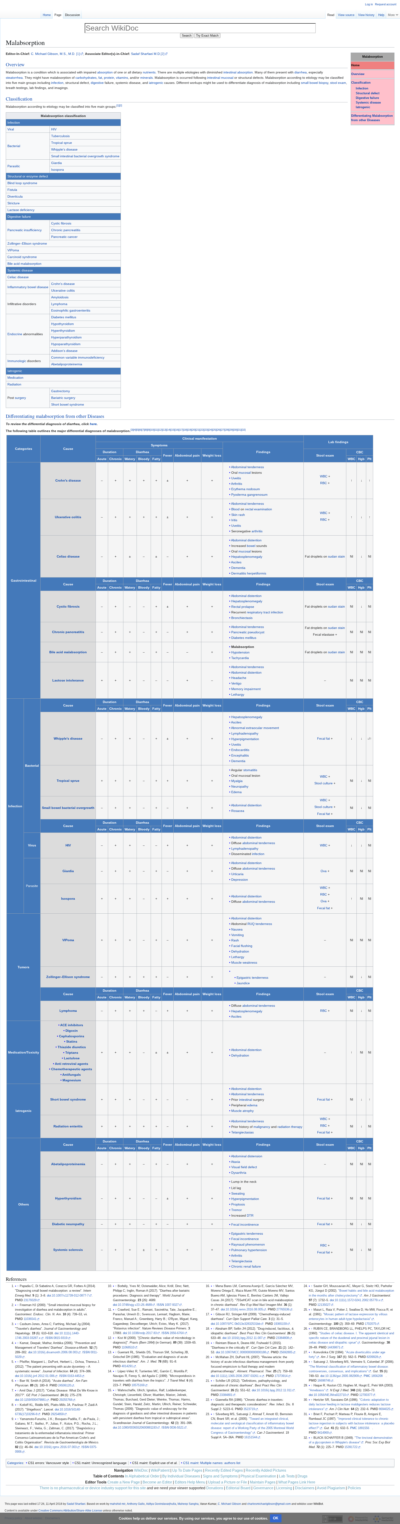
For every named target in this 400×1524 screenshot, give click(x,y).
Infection (362, 88)
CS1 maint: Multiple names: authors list (211, 1463)
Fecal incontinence (245, 1224)
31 (239, 429)
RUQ (251, 924)
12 (160, 429)
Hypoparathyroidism (66, 344)
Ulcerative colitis (63, 290)
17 (181, 429)
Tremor (236, 1210)
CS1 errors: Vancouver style (48, 1463)
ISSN (49, 1338)
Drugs (302, 1476)
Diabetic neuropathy (68, 1224)
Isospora (57, 169)
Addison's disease (64, 351)
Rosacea (237, 811)
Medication (15, 377)
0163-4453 (74, 1376)
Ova (324, 871)
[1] (78, 54)
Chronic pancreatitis (65, 230)
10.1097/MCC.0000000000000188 (243, 1352)
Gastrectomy (60, 391)
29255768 (65, 1399)
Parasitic (13, 166)
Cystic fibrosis (61, 223)
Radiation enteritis (68, 1126)
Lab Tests (287, 1476)
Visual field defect (244, 1167)
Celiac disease (18, 277)
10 (152, 429)
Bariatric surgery (63, 398)
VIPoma (13, 250)
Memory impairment (246, 689)
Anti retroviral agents (71, 1064)
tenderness (264, 924)
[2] (162, 54)
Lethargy (237, 694)
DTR (250, 1215)
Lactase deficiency (20, 210)
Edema (236, 792)
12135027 (323, 1304)
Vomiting (237, 935)
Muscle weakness (244, 962)
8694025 (384, 1409)
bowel (251, 546)
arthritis (257, 531)
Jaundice (243, 983)
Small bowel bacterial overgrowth (68, 808)
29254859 (57, 1414)
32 (243, 429)
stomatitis (250, 770)
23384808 (282, 1338)
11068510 (128, 1347)
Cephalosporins (71, 1036)
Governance (263, 1488)
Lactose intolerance (68, 680)
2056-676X (177, 1333)
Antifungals (71, 1074)
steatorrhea (14, 77)
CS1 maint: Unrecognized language (101, 1463)
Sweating (238, 1193)
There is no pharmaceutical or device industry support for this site (93, 1488)
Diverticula (15, 196)
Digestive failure (367, 98)
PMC (367, 1376)
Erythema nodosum (245, 489)
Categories (15, 1463)
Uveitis (236, 478)
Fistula (12, 190)
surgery (20, 398)
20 (193, 429)
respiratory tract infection (265, 612)
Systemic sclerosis (68, 1250)
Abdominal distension (246, 1156)
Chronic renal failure (246, 1266)
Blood (235, 509)
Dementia (238, 568)
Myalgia (237, 781)
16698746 (323, 1380)
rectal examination (258, 509)
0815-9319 (60, 1338)
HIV (53, 129)
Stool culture (323, 783)
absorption (105, 72)
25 (214, 429)
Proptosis (238, 1204)
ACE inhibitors (71, 1025)
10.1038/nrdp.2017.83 (142, 1333)
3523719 (249, 1409)
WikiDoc (141, 1470)
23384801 (225, 1395)
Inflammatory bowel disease (27, 287)
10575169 (137, 1385)
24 (210, 429)
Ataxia (235, 1162)
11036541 (30, 1319)
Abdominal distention (246, 540)
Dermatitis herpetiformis (248, 573)
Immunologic (16, 361)
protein (109, 77)
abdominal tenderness (258, 843)
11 (156, 429)
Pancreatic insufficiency (24, 230)
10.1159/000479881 (33, 1399)
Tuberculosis (60, 136)
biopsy (323, 83)
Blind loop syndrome (22, 183)
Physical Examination (258, 1476)
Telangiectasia (241, 1261)
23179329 (30, 1300)
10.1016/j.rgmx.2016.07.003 (58, 1447)
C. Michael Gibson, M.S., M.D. (53, 54)
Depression (239, 879)
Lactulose (72, 1058)
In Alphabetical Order (142, 1476)
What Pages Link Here (296, 1482)
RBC (323, 483)
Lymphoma (59, 304)
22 (202, 429)
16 (177, 429)
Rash (235, 940)
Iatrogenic (363, 107)
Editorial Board (238, 1488)
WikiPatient (160, 1470)
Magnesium (71, 1080)
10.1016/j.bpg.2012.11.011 (274, 1390)
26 (218, 429)
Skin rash (238, 515)
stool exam (338, 83)
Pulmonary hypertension (249, 1250)
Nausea (237, 929)
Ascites (236, 562)
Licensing (284, 1488)
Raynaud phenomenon (248, 1244)
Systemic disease (368, 102)
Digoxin (72, 1030)
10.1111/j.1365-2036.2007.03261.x (238, 1376)
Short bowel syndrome (67, 404)
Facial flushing (241, 946)
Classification (361, 82)
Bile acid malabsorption (24, 263)
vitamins (122, 77)
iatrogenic (156, 83)
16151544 (250, 1437)
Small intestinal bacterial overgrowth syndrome (85, 156)
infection (57, 83)
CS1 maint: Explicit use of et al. (155, 1463)
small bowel (309, 83)
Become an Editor (157, 1482)
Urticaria (237, 874)
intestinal (229, 72)
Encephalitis (240, 755)
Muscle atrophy (242, 1111)
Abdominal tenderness (247, 467)
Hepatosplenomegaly (246, 556)
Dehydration (240, 951)
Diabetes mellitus (63, 317)
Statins (71, 1041)
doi (49, 1295)
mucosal (227, 77)
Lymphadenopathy (244, 733)
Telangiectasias (242, 1132)
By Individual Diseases (181, 1476)
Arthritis (236, 484)
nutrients (149, 72)
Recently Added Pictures (266, 1470)
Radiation (14, 384)
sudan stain (336, 556)
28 (227, 429)
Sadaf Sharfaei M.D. (146, 54)
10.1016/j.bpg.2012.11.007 (244, 1338)
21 (198, 429)
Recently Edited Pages (224, 1470)
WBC (323, 476)
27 (223, 429)
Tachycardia (240, 658)
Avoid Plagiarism (331, 1488)
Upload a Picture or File (227, 1482)
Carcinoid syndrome (22, 257)
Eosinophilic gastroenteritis (70, 310)
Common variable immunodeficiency (77, 357)
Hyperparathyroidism (66, 337)
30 (235, 429)
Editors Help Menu (190, 1482)
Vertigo (236, 683)
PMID (19, 1300)
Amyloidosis (60, 297)
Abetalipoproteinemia (66, 364)
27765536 (282, 1309)
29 (231, 429)
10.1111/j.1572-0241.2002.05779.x (357, 1300)
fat (100, 77)
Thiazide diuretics (72, 1047)
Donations (214, 1488)
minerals (146, 77)
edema (252, 1105)
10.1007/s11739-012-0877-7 (70, 1295)
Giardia (56, 163)
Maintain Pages (262, 1482)
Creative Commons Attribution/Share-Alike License (70, 1510)
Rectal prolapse (242, 607)
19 (189, 429)
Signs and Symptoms (220, 1476)
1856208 (377, 1376)
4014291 (127, 1366)
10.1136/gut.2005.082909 (342, 1376)
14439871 (333, 1347)
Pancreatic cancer (64, 237)
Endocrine (14, 334)
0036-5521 (177, 1427)
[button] (393, 14)
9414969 (323, 1432)
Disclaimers (304, 1488)
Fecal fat (323, 738)
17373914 (281, 1376)
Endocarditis (240, 750)
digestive (97, 83)
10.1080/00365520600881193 (137, 1427)
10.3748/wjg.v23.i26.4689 (135, 1304)
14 (168, 429)
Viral (10, 129)
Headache (238, 678)
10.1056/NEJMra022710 (330, 1395)
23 (206, 429)
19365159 (280, 1323)
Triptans (71, 1052)
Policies (354, 1488)
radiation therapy (290, 1127)
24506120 (64, 1385)
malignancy (261, 1127)
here (93, 424)
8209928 (372, 1357)
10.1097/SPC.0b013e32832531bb (238, 1323)
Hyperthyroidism (63, 330)
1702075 (370, 1323)
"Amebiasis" (317, 1390)
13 (164, 429)
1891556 (363, 1428)
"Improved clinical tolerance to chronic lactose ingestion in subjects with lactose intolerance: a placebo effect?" (351, 1423)
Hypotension (240, 652)
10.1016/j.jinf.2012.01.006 (37, 1376)
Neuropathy (239, 786)
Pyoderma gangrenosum (249, 494)
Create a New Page (123, 1482)
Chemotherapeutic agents (71, 1069)
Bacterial (13, 146)
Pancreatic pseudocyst (247, 632)
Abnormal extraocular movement (255, 728)
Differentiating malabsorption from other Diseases (55, 416)
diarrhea (300, 72)
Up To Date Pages (187, 1470)
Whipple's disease (64, 149)
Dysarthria (238, 1172)
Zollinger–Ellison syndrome (27, 243)
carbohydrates (86, 77)
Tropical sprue (61, 143)
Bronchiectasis (242, 618)
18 (185, 429)
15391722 (350, 1447)
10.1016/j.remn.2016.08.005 (244, 1309)
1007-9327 (172, 1304)
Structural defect (367, 93)
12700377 (365, 1395)
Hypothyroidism (62, 324)
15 (173, 429)
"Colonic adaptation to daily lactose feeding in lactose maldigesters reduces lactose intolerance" (350, 1404)
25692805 (285, 1352)
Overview (357, 74)
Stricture (13, 203)
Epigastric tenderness (252, 977)
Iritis (234, 520)
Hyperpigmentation (245, 739)
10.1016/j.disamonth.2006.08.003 (55, 1352)
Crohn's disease (63, 284)
